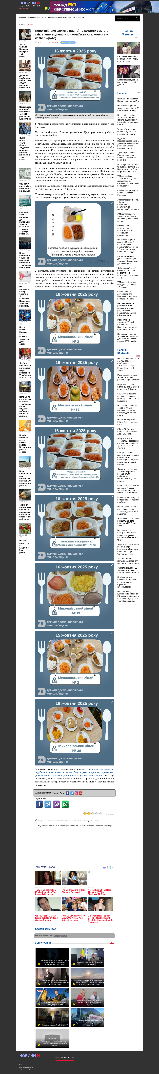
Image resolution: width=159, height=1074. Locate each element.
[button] (112, 203)
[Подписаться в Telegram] (72, 793)
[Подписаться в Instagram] (76, 793)
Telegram (57, 935)
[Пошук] (137, 18)
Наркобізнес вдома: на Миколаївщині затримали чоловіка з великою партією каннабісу (74, 826)
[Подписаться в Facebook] (68, 793)
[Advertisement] (74, 845)
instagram (64, 935)
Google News (58, 793)
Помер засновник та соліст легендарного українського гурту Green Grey (68, 821)
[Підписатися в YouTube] (81, 793)
